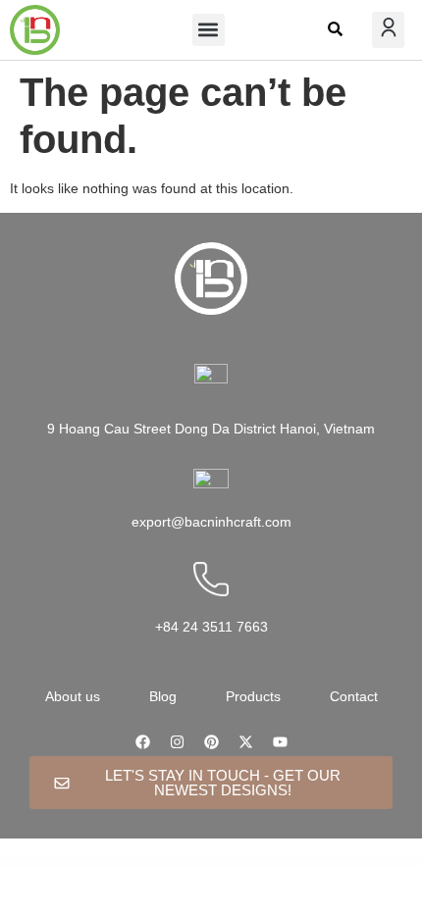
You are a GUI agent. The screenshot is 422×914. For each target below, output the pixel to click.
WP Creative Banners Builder (249, 864)
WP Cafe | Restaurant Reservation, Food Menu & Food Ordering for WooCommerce (288, 863)
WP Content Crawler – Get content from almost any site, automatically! (365, 863)
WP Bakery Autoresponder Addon (98, 863)
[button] (208, 30)
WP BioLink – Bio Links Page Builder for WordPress (140, 863)
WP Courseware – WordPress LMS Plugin (214, 864)
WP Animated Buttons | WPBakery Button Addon (56, 863)
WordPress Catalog (21, 863)
